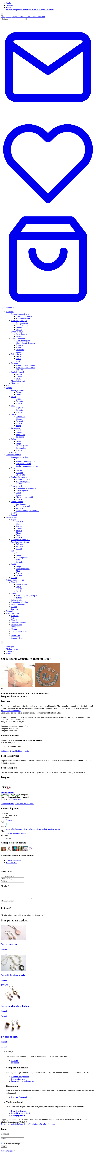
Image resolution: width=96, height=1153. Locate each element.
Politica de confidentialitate (27, 1124)
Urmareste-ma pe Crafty (24, 804)
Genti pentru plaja (23, 341)
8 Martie (19, 473)
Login (8, 3)
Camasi (19, 528)
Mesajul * (5, 886)
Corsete (19, 535)
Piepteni (19, 330)
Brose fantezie (21, 334)
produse (9, 651)
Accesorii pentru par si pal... (27, 595)
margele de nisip (19, 833)
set (20, 829)
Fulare (18, 359)
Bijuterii (9, 388)
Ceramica (14, 515)
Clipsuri (19, 419)
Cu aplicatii (20, 562)
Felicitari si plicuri (23, 481)
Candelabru (20, 417)
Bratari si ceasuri (17, 390)
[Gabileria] (9, 851)
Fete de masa (21, 504)
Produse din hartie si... (19, 477)
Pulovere (19, 522)
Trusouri (14, 609)
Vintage (14, 629)
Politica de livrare (8, 751)
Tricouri (19, 526)
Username (5, 1134)
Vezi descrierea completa (10, 711)
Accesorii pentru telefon (25, 367)
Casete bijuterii (22, 490)
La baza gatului (22, 446)
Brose (13, 397)
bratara (8, 829)
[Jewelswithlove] (3, 851)
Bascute (19, 374)
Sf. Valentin (20, 475)
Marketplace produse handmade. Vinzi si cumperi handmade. (30, 10)
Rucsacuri (20, 350)
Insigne (19, 336)
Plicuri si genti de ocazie (25, 343)
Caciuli (19, 376)
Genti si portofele (18, 338)
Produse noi (15, 636)
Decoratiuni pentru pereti (26, 488)
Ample (18, 553)
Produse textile (17, 502)
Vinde (8, 7)
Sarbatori (14, 468)
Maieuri (19, 531)
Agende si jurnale (23, 479)
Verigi (18, 426)
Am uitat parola (7, 1151)
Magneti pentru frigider (25, 497)
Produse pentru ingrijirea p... (27, 461)
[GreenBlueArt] (25, 851)
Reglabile (20, 408)
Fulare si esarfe (17, 354)
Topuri (13, 519)
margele (51, 829)
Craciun (19, 470)
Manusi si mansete (18, 381)
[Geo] (20, 851)
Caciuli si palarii (17, 372)
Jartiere (19, 598)
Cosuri (18, 493)
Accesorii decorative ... (20, 314)
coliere (38, 829)
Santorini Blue (11, 862)
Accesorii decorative (24, 316)
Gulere (18, 361)
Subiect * (4, 881)
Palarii (18, 379)
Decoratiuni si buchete (20, 602)
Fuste (13, 551)
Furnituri (9, 611)
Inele (13, 405)
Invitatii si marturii (18, 604)
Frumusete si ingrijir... (19, 457)
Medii (18, 441)
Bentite (19, 327)
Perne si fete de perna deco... (27, 511)
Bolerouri (20, 544)
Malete (18, 533)
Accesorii (10, 312)
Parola (3, 1139)
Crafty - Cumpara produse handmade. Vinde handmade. (23, 17)
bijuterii (15, 829)
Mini (18, 571)
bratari (44, 829)
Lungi (18, 443)
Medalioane (20, 435)
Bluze (18, 524)
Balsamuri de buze (23, 464)
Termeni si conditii (8, 1124)
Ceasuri (19, 394)
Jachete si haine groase (20, 542)
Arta (8, 385)
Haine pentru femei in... (20, 540)
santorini (31, 829)
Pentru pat (20, 508)
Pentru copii (15, 627)
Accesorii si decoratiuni (20, 486)
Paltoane (19, 546)
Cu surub (19, 421)
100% (14, 799)
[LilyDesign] (31, 851)
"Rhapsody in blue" (14, 860)
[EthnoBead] (14, 851)
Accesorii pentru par (19, 321)
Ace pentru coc (22, 323)
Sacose (19, 352)
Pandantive (15, 428)
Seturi (13, 452)
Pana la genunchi (23, 557)
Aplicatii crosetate (23, 318)
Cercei (13, 414)
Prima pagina (11, 647)
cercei (57, 829)
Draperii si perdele (23, 506)
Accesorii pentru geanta (25, 365)
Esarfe (18, 356)
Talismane (20, 437)
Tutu (18, 560)
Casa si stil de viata (13, 455)
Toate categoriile (12, 613)
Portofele (19, 345)
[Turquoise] (6, 824)
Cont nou (9, 5)
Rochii (13, 564)
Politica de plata (22, 751)
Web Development (47, 1124)
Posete (18, 347)
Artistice (19, 430)
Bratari (18, 392)
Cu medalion (21, 448)
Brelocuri (14, 363)
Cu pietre (19, 401)
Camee (19, 399)
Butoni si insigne (17, 332)
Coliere (14, 439)
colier (24, 829)
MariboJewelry (12, 649)
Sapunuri (19, 459)
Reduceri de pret (17, 638)
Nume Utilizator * (8, 876)
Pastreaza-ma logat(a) (12, 1144)
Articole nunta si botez (15, 580)
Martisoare (15, 383)
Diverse (19, 403)
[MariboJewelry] (6, 790)
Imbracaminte (11, 517)
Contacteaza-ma (7, 804)
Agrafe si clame (22, 325)
